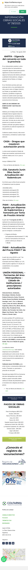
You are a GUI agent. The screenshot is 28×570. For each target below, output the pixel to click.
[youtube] (13, 543)
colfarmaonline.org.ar (8, 349)
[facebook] (3, 543)
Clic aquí (22, 165)
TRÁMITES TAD (6, 520)
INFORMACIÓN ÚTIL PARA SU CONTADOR (15, 398)
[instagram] (10, 543)
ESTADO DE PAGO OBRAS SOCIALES (14, 439)
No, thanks (13, 11)
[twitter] (7, 543)
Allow (22, 11)
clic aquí (4, 344)
